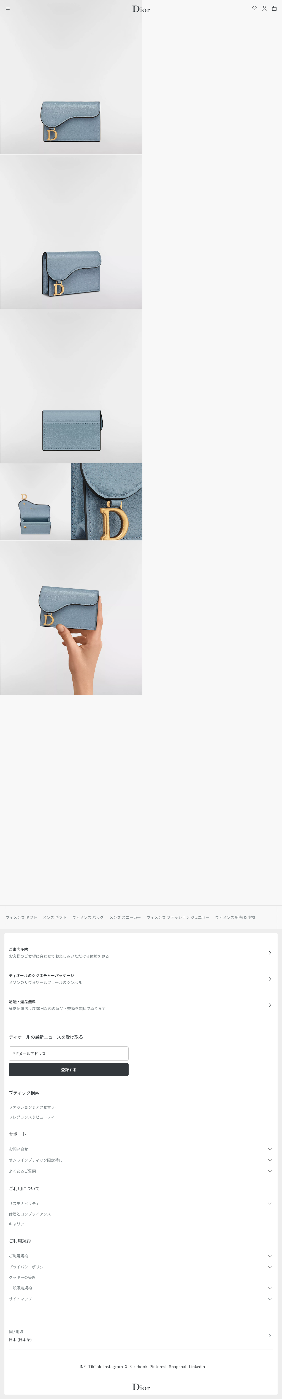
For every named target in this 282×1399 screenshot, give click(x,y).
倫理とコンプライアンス (30, 1214)
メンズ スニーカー (125, 917)
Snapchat (178, 1366)
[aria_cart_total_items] (274, 9)
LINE (81, 1366)
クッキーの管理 (22, 1277)
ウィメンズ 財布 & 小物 (235, 917)
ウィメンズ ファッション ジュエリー (178, 917)
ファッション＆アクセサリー (34, 1107)
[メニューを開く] (9, 9)
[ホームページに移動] (141, 9)
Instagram (113, 1366)
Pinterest (158, 1366)
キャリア (16, 1224)
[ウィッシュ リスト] (254, 9)
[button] (71, 77)
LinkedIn (197, 1366)
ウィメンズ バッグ (88, 917)
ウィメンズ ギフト (21, 917)
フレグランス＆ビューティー (34, 1117)
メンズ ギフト (55, 917)
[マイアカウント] (264, 9)
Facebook (138, 1366)
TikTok (94, 1366)
